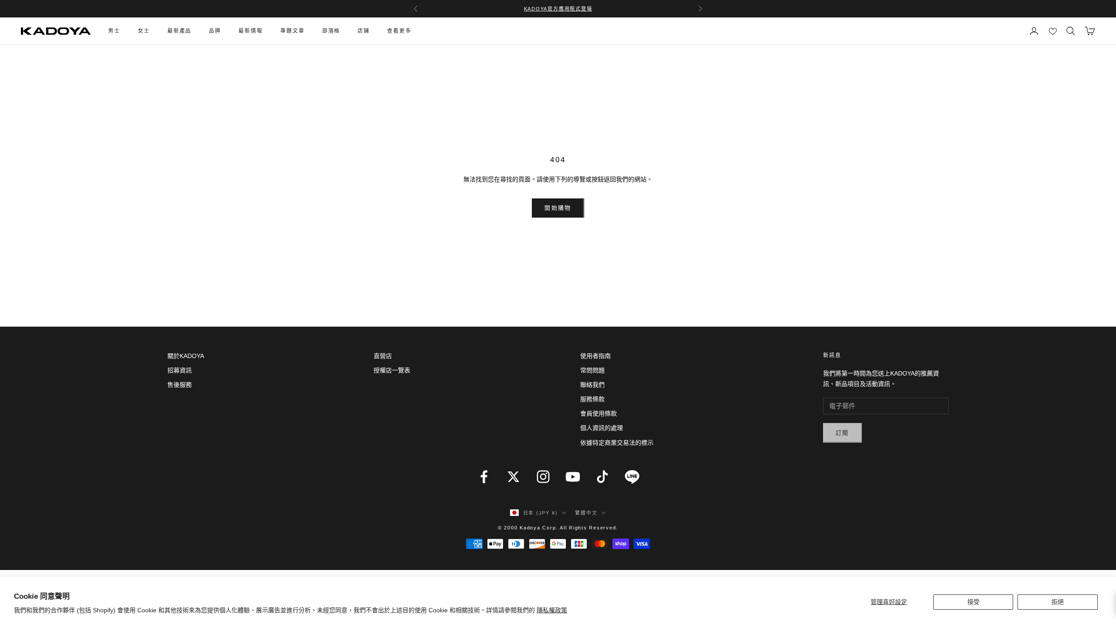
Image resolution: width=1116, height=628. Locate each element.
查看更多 (399, 31)
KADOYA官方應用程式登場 (558, 8)
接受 (973, 601)
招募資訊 (179, 370)
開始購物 (557, 208)
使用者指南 (595, 355)
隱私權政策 (552, 610)
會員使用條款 (598, 413)
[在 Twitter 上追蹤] (513, 477)
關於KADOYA (185, 355)
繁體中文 (586, 512)
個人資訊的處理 (601, 427)
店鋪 (363, 31)
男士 (114, 31)
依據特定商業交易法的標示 (616, 442)
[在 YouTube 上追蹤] (573, 477)
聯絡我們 (592, 384)
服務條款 (592, 399)
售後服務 (179, 384)
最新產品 (179, 31)
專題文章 (292, 31)
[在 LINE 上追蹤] (632, 477)
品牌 (215, 31)
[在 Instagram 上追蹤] (543, 477)
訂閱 (842, 433)
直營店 (383, 355)
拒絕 (1057, 601)
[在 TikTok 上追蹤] (602, 477)
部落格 (331, 31)
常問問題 (592, 370)
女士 (144, 31)
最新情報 (250, 31)
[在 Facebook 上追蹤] (484, 477)
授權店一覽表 (392, 370)
